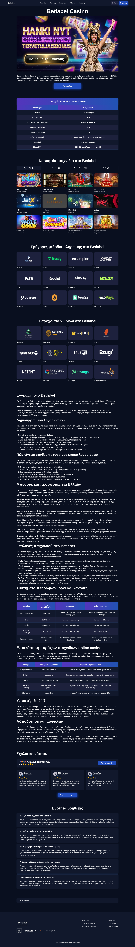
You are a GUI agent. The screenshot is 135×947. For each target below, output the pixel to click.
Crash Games (79, 168)
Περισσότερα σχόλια (67, 795)
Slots (105, 168)
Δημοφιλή (27, 168)
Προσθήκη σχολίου (107, 763)
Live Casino (53, 168)
